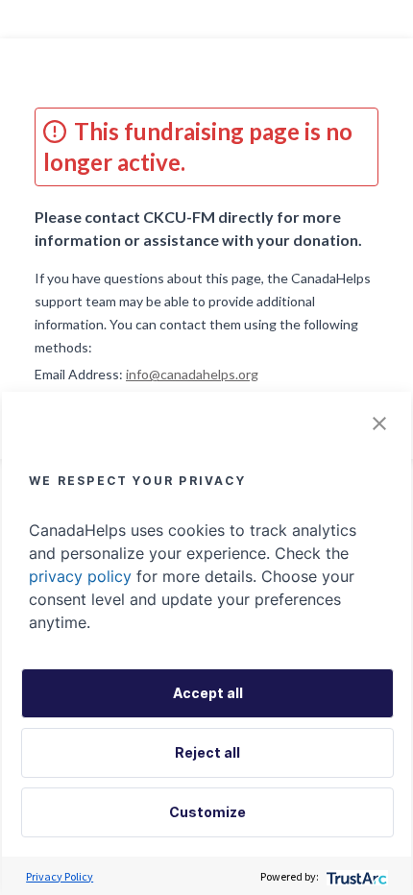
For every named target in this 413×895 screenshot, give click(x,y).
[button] (379, 423)
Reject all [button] (207, 752)
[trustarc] (355, 876)
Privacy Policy (59, 876)
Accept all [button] (208, 693)
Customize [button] (207, 812)
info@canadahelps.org (192, 374)
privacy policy (80, 576)
